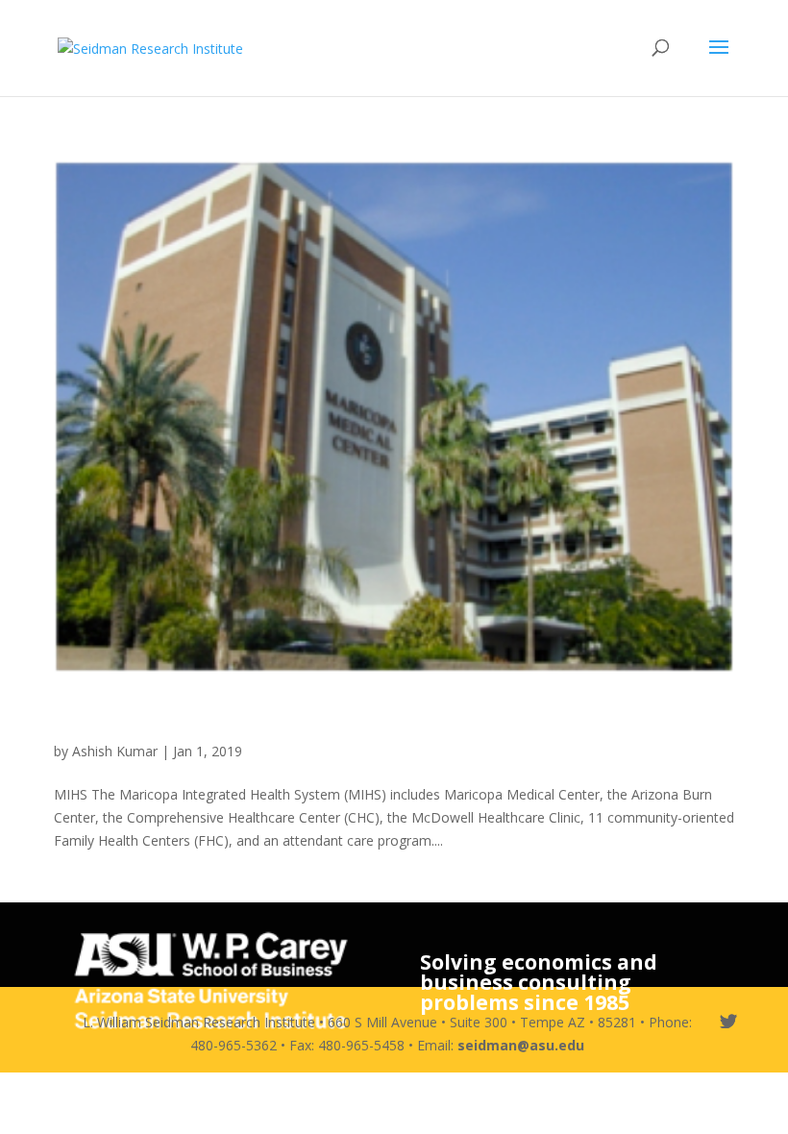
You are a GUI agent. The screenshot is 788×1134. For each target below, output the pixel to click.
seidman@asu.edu (520, 1045)
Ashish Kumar (115, 751)
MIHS (91, 715)
